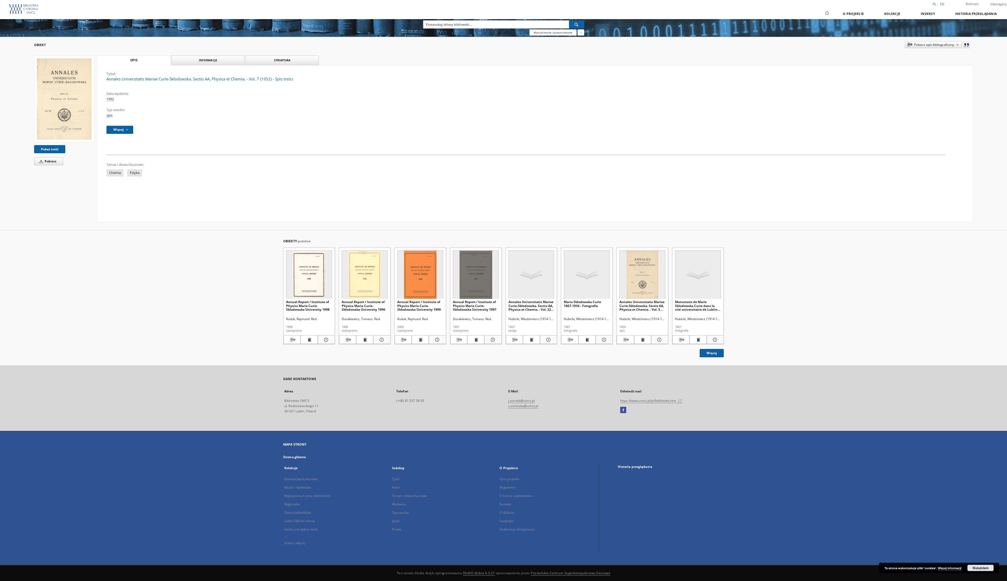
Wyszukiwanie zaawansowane (553, 32)
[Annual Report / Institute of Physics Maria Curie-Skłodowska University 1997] (476, 275)
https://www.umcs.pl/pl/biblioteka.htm (648, 400)
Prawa (396, 529)
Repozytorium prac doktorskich (307, 496)
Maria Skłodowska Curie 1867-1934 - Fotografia (582, 304)
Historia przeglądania (976, 14)
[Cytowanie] (966, 44)
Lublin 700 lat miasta (299, 521)
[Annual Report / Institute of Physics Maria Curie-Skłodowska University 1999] (420, 275)
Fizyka (135, 173)
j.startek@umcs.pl (521, 400)
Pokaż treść (49, 149)
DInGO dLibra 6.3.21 (479, 573)
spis (109, 115)
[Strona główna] (827, 13)
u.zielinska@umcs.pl (523, 406)
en (942, 4)
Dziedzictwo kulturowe (301, 479)
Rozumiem (981, 568)
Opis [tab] (133, 60)
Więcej (711, 353)
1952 (110, 99)
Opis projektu (509, 479)
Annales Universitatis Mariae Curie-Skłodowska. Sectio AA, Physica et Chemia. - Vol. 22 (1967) (531, 305)
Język (396, 521)
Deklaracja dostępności (517, 529)
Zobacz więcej (294, 543)
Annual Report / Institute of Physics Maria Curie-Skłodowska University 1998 (308, 305)
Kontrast (972, 4)
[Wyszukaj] (576, 24)
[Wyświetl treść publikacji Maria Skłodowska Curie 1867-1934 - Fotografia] (587, 339)
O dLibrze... (508, 512)
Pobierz (50, 161)
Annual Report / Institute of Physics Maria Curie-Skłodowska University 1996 (363, 305)
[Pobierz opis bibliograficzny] (292, 339)
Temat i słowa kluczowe (409, 496)
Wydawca (399, 504)
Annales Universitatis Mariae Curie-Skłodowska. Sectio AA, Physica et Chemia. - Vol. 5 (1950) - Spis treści (642, 305)
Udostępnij (998, 4)
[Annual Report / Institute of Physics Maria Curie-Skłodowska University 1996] (364, 275)
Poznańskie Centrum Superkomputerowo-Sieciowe (570, 573)
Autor (396, 487)
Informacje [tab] (208, 60)
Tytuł (395, 479)
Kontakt (505, 504)
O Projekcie (853, 14)
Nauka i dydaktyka (297, 487)
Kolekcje (892, 14)
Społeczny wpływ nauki (301, 529)
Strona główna (294, 457)
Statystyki (507, 521)
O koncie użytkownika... (517, 496)
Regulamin (507, 487)
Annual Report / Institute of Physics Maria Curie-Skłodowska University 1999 (419, 305)
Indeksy (928, 14)
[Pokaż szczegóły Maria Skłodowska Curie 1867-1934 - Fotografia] (603, 339)
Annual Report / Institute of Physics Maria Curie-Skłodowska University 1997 (474, 305)
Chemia (115, 173)
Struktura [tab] (282, 60)
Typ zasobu (400, 512)
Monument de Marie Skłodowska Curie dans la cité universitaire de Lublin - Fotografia (697, 305)
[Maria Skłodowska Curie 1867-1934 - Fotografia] (586, 275)
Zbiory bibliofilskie (297, 512)
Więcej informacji (949, 568)
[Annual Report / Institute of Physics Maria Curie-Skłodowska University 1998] (309, 275)
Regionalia (292, 504)
